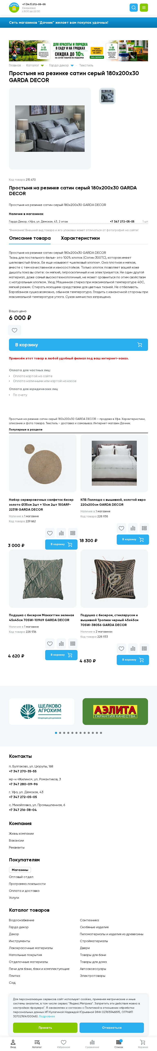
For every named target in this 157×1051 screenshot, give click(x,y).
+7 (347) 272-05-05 (34, 4)
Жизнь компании (21, 833)
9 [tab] (89, 733)
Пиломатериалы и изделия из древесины (111, 934)
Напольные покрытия (25, 955)
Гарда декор (59, 65)
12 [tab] (101, 733)
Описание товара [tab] (30, 238)
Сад (12, 983)
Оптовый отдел (21, 877)
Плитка (14, 976)
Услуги (14, 898)
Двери (85, 948)
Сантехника (89, 920)
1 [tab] (56, 733)
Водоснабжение (21, 920)
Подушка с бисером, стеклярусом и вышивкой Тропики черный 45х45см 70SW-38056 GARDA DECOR (109, 620)
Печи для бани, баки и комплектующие (39, 969)
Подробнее (47, 1016)
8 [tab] (85, 733)
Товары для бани (93, 955)
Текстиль (86, 65)
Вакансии (16, 840)
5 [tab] (72, 733)
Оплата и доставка (24, 891)
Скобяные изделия (94, 927)
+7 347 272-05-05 (122, 221)
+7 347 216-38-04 (23, 810)
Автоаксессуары (93, 969)
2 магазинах (96, 631)
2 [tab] (60, 733)
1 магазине (24, 516)
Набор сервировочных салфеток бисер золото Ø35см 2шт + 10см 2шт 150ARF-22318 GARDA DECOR (41, 504)
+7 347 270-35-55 (23, 771)
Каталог (33, 65)
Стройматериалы (94, 941)
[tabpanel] (41, 711)
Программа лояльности (27, 884)
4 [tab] (68, 733)
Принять (45, 1028)
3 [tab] (64, 733)
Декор (14, 934)
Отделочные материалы (28, 962)
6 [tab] (76, 733)
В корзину (26, 345)
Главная (15, 65)
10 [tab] (93, 733)
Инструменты (19, 941)
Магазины (20, 870)
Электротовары (92, 976)
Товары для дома (93, 962)
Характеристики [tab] (80, 238)
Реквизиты (17, 847)
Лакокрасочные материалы (31, 948)
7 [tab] (81, 733)
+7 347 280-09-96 (23, 784)
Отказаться (112, 1028)
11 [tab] (97, 733)
